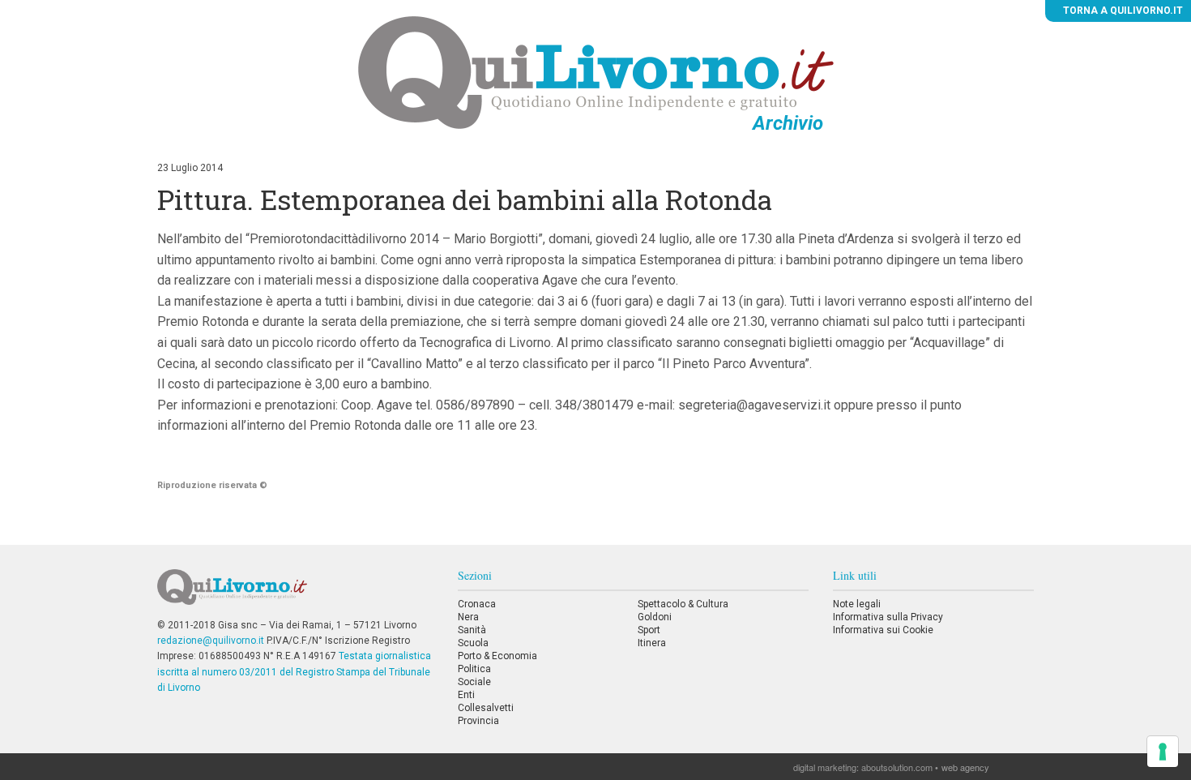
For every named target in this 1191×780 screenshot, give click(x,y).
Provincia (478, 720)
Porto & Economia (497, 656)
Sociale (474, 682)
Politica (474, 669)
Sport (649, 630)
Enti (466, 695)
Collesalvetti (486, 708)
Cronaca (477, 604)
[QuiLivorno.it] (295, 593)
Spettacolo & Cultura (683, 604)
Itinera (652, 643)
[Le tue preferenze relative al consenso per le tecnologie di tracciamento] (1162, 751)
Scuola (473, 643)
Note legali (857, 604)
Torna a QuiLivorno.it (1122, 10)
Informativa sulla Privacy (888, 617)
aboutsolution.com (897, 767)
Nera (468, 617)
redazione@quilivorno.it (210, 640)
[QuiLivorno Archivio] (596, 72)
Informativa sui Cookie (883, 630)
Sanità (472, 630)
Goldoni (655, 617)
